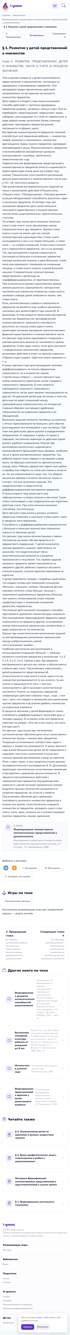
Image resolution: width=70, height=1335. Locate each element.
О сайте (6, 1296)
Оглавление (37, 35)
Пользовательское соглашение (17, 1304)
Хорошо (27, 1326)
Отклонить (42, 1326)
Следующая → (59, 35)
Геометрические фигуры (17, 901)
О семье (6, 1282)
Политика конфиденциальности (18, 1308)
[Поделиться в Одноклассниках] (14, 868)
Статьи (6, 1278)
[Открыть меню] (54, 5)
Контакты (7, 1300)
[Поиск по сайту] (65, 6)
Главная (6, 15)
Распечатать (54, 868)
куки (39, 1317)
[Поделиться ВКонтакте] (5, 868)
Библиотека (19, 15)
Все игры (7, 1250)
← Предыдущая (13, 35)
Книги (5, 1264)
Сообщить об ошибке (19, 876)
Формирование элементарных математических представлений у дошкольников (34, 21)
